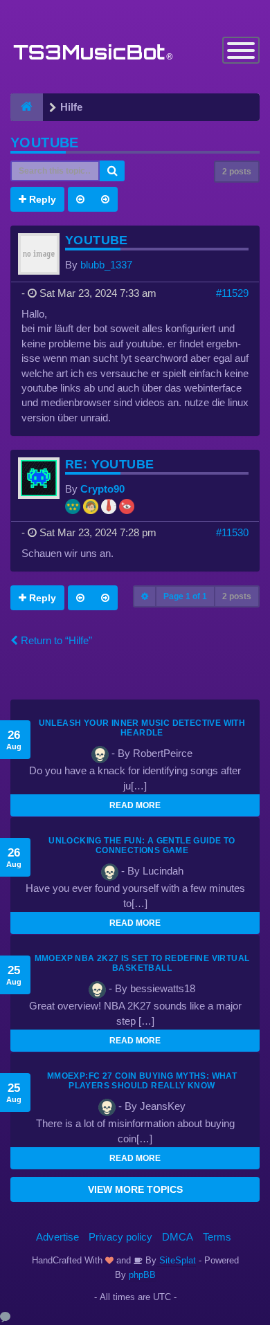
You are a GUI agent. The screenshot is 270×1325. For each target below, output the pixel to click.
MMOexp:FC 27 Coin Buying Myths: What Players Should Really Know (142, 1080)
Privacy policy (120, 1237)
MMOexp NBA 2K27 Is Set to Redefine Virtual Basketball (142, 963)
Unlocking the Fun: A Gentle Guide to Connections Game (141, 845)
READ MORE (135, 805)
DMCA (177, 1237)
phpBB (142, 1275)
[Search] (112, 171)
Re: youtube (109, 464)
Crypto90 (102, 489)
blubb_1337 (106, 265)
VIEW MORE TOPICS (135, 1189)
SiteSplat (176, 1260)
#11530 (232, 532)
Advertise (57, 1237)
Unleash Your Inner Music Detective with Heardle (142, 728)
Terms (217, 1237)
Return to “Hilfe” (55, 640)
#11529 (232, 293)
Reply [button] (41, 199)
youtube (44, 142)
